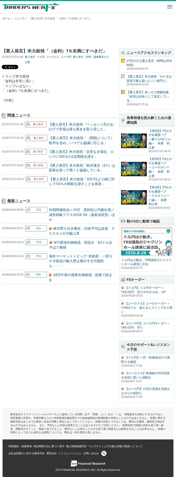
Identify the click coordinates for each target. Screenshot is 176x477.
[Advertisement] (88, 33)
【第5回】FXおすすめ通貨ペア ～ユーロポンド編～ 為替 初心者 (160, 167)
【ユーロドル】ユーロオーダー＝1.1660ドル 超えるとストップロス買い (146, 307)
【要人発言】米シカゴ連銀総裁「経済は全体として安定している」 (148, 96)
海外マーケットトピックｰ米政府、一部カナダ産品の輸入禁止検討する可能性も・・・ (80, 261)
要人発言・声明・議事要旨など (91, 56)
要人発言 (30, 56)
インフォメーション (70, 453)
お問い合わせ (91, 453)
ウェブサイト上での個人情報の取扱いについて (115, 446)
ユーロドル (52, 56)
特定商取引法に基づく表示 (48, 446)
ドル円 (41, 56)
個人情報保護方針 (76, 446)
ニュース (20, 18)
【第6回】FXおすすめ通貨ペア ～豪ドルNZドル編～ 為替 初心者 (160, 139)
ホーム (6, 18)
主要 (27, 62)
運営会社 (51, 453)
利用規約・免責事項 (20, 446)
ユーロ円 (66, 56)
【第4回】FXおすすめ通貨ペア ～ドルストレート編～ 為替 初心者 (160, 195)
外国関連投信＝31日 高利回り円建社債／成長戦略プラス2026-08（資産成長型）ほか (82, 215)
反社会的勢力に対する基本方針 (27, 453)
